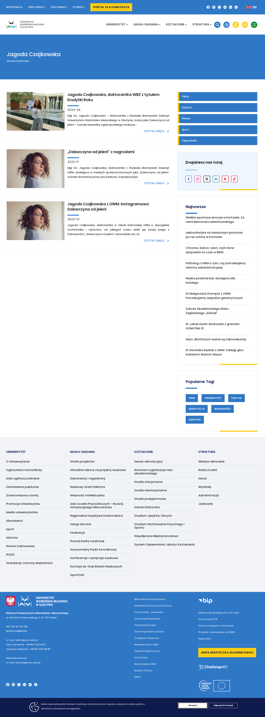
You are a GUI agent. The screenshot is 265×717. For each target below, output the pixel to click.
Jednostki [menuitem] (205, 504)
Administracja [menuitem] (208, 495)
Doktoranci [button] (59, 7)
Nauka (186, 118)
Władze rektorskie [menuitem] (211, 461)
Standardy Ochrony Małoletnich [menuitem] (29, 563)
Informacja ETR (207, 619)
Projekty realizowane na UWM (216, 632)
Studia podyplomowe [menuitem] (150, 499)
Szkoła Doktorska (145, 625)
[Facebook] (208, 7)
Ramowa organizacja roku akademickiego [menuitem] (153, 471)
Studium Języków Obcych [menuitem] (153, 516)
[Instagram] (213, 7)
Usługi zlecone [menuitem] (80, 524)
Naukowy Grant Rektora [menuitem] (87, 487)
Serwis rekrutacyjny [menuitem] (148, 461)
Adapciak (195, 419)
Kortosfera (141, 657)
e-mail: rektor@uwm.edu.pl (22, 640)
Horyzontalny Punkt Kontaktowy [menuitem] (93, 549)
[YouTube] (230, 7)
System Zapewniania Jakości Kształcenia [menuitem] (164, 544)
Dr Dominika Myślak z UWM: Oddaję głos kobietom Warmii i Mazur (215, 352)
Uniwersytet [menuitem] (115, 24)
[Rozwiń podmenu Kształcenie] (185, 24)
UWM (192, 398)
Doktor (236, 398)
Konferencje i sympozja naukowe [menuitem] (94, 558)
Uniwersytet (213, 398)
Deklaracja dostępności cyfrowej (218, 612)
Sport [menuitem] (10, 529)
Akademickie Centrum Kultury (153, 605)
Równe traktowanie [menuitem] (20, 546)
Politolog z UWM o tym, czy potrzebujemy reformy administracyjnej (216, 265)
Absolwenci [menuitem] (14, 521)
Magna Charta (143, 670)
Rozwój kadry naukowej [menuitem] (87, 541)
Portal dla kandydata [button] (111, 7)
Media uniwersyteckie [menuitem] (22, 512)
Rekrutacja (197, 408)
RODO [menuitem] (10, 555)
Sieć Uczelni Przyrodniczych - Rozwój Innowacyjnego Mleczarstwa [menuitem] (96, 505)
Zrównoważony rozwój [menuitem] (22, 495)
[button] (217, 25)
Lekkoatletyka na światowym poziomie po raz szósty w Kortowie (214, 235)
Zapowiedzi (189, 140)
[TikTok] (236, 7)
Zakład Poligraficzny (147, 651)
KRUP (137, 676)
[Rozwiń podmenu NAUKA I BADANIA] (159, 24)
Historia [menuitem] (11, 538)
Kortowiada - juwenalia (148, 612)
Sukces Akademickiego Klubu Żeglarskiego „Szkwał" (207, 311)
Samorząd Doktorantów (149, 631)
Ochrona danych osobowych (216, 625)
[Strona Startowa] (25, 24)
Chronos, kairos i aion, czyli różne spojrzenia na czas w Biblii (210, 250)
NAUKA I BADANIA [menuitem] (146, 24)
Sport (185, 129)
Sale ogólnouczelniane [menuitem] (22, 478)
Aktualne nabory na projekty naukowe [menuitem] (98, 470)
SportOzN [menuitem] (77, 575)
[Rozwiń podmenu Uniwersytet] (127, 24)
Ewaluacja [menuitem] (77, 533)
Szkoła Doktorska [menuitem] (147, 507)
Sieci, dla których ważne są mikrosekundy (216, 339)
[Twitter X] (219, 7)
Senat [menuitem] (202, 478)
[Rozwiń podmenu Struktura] (210, 24)
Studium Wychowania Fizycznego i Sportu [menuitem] (159, 526)
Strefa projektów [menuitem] (82, 461)
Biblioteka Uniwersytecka (149, 599)
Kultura (186, 107)
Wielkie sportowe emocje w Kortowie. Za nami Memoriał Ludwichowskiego (215, 219)
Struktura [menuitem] (200, 24)
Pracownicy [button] (36, 7)
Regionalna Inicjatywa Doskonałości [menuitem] (96, 516)
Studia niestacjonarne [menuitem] (150, 490)
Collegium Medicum (146, 638)
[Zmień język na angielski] (248, 7)
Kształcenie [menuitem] (175, 24)
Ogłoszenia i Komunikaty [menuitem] (24, 470)
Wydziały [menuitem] (204, 487)
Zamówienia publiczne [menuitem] (22, 487)
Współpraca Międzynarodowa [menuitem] (156, 536)
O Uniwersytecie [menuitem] (18, 461)
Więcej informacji (223, 705)
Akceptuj (193, 705)
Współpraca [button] (14, 7)
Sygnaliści (204, 638)
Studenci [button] (79, 7)
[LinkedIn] (225, 7)
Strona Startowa (18, 61)
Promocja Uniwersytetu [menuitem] (23, 504)
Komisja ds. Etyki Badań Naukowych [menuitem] (96, 566)
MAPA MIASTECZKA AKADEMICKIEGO (227, 652)
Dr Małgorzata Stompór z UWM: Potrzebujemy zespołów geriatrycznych (214, 296)
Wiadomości (222, 408)
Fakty (185, 96)
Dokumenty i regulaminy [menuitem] (87, 478)
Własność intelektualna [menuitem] (87, 495)
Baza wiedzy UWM (145, 664)
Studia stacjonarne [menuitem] (148, 482)
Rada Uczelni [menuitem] (207, 470)
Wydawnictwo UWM (146, 644)
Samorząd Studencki (147, 618)
